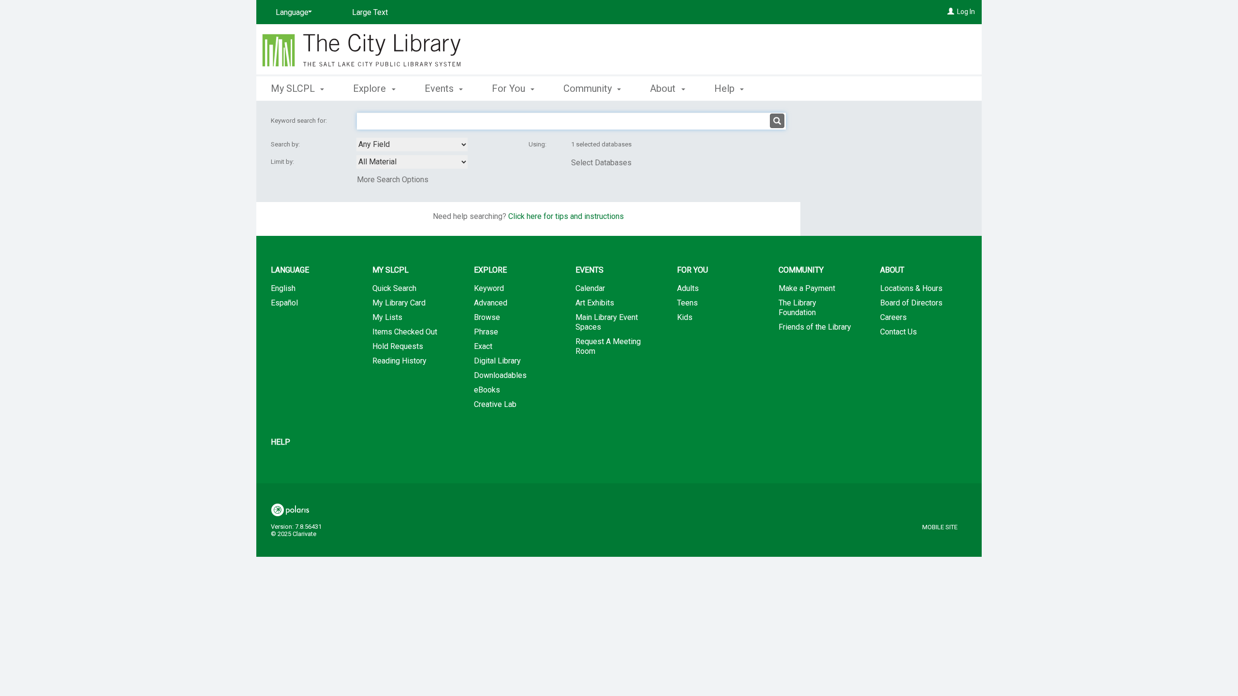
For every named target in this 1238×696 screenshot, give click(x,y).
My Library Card (399, 302)
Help (280, 442)
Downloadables (500, 375)
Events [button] (440, 88)
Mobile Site (940, 527)
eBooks (487, 389)
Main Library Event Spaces (606, 322)
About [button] (664, 88)
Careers (893, 317)
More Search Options (392, 179)
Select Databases (601, 162)
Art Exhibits (594, 302)
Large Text (370, 12)
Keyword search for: (299, 120)
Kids (685, 317)
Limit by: (283, 161)
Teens (687, 302)
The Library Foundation (797, 307)
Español (284, 302)
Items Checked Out (404, 331)
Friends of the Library (815, 327)
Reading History (399, 360)
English (283, 288)
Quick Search (394, 288)
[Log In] (950, 11)
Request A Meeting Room (608, 346)
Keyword (489, 288)
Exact (483, 346)
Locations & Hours (911, 288)
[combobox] (412, 144)
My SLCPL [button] (294, 88)
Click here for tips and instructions (566, 216)
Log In (966, 11)
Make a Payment (807, 288)
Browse (487, 317)
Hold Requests (397, 346)
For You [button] (510, 88)
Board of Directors (911, 302)
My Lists (387, 317)
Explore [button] (370, 88)
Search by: (286, 144)
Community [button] (588, 88)
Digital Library (497, 360)
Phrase (486, 331)
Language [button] (290, 270)
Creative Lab (495, 404)
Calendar (590, 288)
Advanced (490, 302)
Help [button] (725, 88)
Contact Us (898, 331)
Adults (688, 288)
